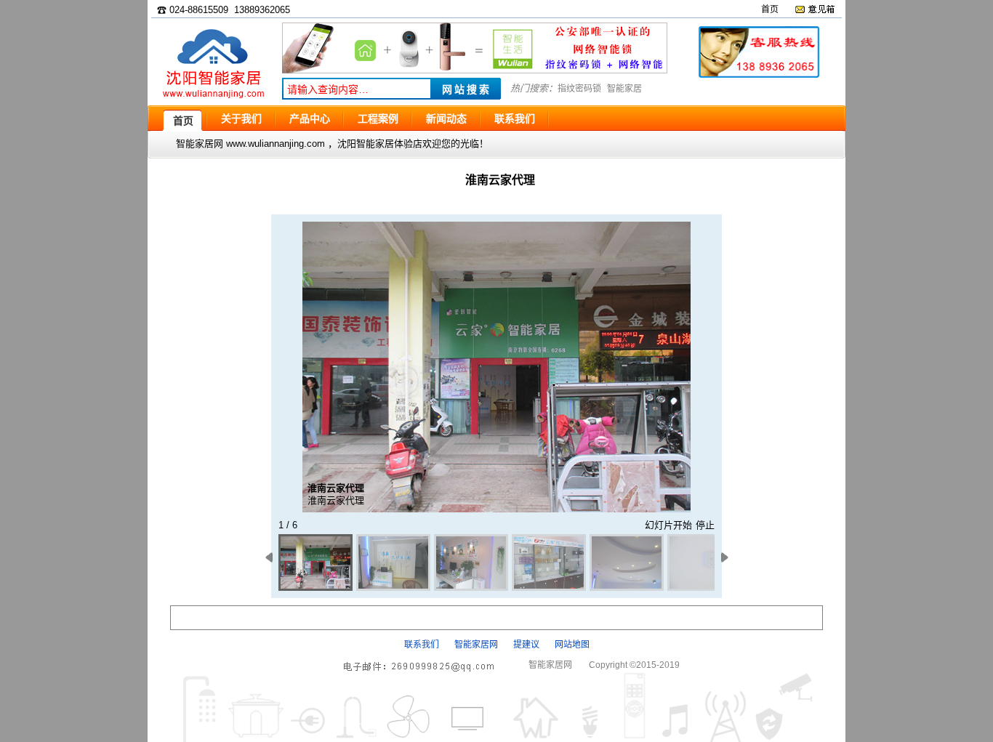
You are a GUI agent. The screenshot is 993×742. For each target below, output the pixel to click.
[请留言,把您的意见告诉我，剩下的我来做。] (814, 9)
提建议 (526, 645)
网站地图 (572, 645)
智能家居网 (476, 645)
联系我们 (421, 645)
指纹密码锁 (579, 89)
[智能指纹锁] (474, 70)
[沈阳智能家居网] (213, 98)
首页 (770, 9)
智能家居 (624, 89)
